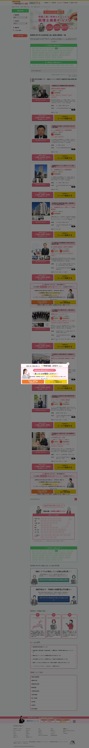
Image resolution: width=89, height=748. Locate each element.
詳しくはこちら (44, 378)
